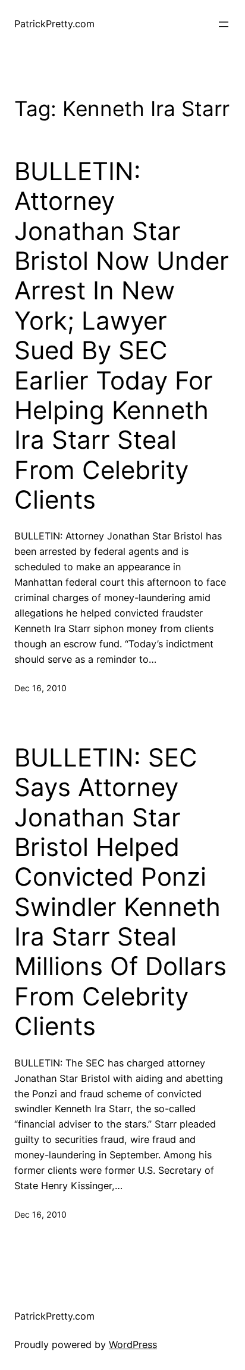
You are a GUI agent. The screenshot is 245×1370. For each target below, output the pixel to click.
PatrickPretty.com (54, 24)
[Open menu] (223, 24)
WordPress (133, 1344)
